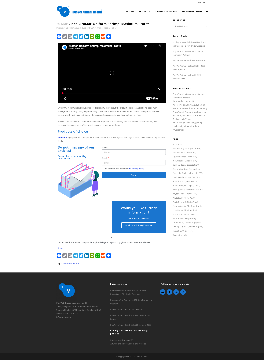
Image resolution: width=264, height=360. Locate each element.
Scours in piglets (193, 222)
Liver (197, 185)
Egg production (180, 169)
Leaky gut (188, 185)
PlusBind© (178, 210)
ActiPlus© (177, 144)
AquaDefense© (180, 156)
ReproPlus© (178, 218)
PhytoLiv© (178, 197)
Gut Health (191, 181)
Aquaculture (80, 27)
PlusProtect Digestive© (184, 214)
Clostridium (190, 160)
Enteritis (177, 173)
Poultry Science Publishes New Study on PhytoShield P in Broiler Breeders (128, 292)
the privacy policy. (136, 168)
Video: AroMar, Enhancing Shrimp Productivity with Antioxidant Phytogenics (188, 126)
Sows (183, 226)
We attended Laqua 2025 (184, 101)
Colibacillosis (179, 165)
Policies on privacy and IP (121, 340)
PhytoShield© (179, 202)
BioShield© (178, 160)
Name (105, 147)
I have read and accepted (124, 168)
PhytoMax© (189, 197)
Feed (175, 177)
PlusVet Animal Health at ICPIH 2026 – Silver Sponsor (130, 317)
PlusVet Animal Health (99, 27)
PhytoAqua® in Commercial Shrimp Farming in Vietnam (131, 302)
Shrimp (76, 263)
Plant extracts (179, 206)
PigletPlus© (193, 202)
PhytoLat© (191, 193)
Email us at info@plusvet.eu (138, 225)
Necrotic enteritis (194, 189)
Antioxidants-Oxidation (184, 152)
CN (204, 2)
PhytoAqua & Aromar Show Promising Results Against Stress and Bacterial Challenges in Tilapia (189, 115)
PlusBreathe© (190, 210)
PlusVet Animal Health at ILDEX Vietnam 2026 (130, 324)
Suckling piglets (194, 226)
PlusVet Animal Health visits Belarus (189, 60)
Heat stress (178, 185)
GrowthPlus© (179, 181)
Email (104, 158)
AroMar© (67, 263)
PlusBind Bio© (194, 206)
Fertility (196, 177)
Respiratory (190, 218)
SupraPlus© (178, 230)
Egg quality (194, 169)
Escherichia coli (190, 173)
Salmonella (178, 222)
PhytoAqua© (179, 193)
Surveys (189, 230)
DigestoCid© (193, 165)
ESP (199, 2)
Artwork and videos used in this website (128, 343)
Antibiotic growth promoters (186, 148)
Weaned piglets (180, 235)
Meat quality (179, 189)
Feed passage (184, 177)
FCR (200, 173)
